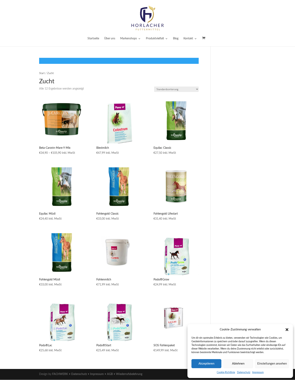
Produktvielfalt (155, 38)
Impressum (258, 372)
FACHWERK (60, 374)
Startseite (93, 38)
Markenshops (128, 38)
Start (42, 73)
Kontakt (188, 38)
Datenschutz (243, 372)
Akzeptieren (206, 363)
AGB (110, 374)
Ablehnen (238, 363)
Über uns (109, 38)
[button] (287, 330)
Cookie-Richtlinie (226, 372)
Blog (175, 38)
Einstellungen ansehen (272, 363)
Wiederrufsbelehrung (129, 374)
